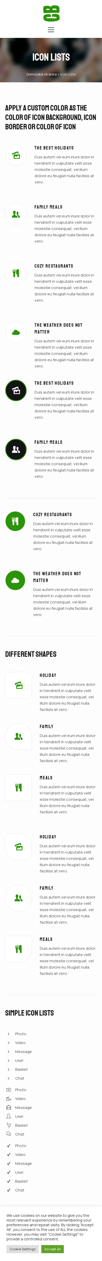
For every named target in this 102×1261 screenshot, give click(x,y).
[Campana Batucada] (51, 13)
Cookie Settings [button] (23, 1249)
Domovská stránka (41, 74)
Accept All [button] (52, 1249)
